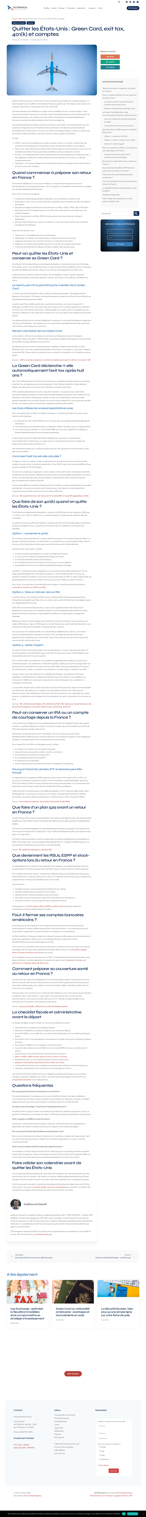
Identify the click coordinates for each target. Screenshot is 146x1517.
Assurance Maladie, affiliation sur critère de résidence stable (43, 1006)
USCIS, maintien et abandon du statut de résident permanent (44, 360)
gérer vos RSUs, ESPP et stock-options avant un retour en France (41, 1056)
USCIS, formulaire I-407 (80, 360)
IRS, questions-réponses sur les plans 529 (35, 849)
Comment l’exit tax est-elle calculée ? (119, 125)
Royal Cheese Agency (33, 1495)
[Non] (143, 1514)
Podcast (57, 1434)
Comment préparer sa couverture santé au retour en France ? (119, 182)
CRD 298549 (59, 1450)
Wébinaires (58, 1431)
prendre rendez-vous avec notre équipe (50, 1187)
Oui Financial (107, 1495)
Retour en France (18, 23)
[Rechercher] (136, 213)
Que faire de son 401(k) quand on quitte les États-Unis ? (119, 130)
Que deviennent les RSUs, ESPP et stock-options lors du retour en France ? (118, 169)
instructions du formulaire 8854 (49, 496)
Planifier (46, 8)
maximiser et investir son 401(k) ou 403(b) (29, 587)
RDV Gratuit (133, 8)
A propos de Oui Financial (64, 1415)
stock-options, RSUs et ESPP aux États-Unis (45, 906)
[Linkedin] (130, 2)
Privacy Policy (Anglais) (63, 1447)
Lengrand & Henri (121, 1495)
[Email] (134, 2)
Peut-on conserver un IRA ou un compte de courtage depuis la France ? (119, 149)
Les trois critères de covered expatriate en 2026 (120, 120)
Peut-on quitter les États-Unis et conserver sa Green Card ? (119, 96)
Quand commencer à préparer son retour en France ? (119, 89)
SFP (130, 1495)
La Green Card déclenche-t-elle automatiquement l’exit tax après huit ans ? (119, 113)
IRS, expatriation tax (28, 496)
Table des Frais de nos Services (66, 1444)
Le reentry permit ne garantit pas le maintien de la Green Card (118, 103)
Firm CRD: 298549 (21, 1445)
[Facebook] (126, 2)
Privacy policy (132, 1514)
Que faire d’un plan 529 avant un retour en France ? (119, 162)
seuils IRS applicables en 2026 (77, 496)
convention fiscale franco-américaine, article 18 (51, 707)
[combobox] (117, 213)
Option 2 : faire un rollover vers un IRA (119, 140)
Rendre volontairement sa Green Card (119, 108)
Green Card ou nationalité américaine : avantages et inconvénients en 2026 (73, 1312)
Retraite (30, 23)
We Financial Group (124, 1493)
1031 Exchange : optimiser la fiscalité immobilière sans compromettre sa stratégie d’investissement (27, 1313)
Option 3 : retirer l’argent (114, 144)
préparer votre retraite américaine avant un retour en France (39, 1062)
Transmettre (71, 8)
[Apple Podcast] (137, 2)
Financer (62, 8)
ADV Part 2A (59, 1453)
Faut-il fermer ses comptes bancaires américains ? (117, 175)
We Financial (95, 1495)
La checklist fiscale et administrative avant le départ (119, 189)
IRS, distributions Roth (51, 704)
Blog (19, 19)
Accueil (14, 19)
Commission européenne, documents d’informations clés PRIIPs (44, 801)
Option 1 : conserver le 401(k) (116, 136)
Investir (54, 8)
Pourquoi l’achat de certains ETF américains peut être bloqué (117, 155)
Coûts (100, 8)
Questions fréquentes (111, 195)
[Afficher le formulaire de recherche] (119, 2)
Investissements (60, 1421)
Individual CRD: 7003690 (24, 1447)
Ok (124, 1514)
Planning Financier (61, 1418)
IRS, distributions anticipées (31, 704)
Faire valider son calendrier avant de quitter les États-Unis (117, 199)
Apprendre (58, 1428)
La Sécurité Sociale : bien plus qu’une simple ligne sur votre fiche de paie (117, 1312)
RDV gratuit (59, 1437)
